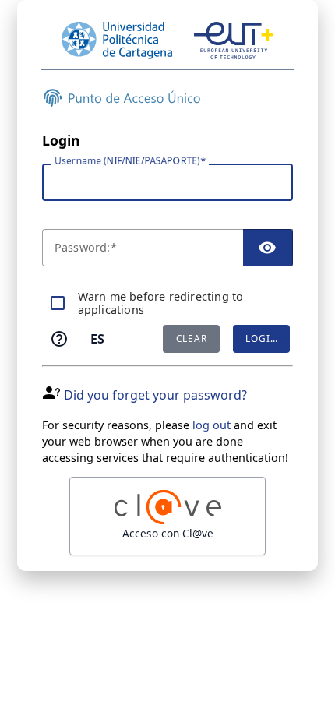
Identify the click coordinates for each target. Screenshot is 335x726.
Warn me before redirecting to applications (161, 303)
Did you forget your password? (155, 395)
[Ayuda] (59, 339)
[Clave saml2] (167, 516)
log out (211, 425)
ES (97, 338)
